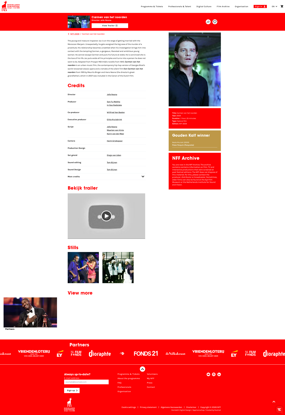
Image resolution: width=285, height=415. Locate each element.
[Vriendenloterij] (179, 353)
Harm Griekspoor (115, 141)
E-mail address (71, 378)
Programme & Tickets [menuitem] (152, 6)
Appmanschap (198, 410)
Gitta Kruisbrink (114, 119)
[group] (30, 314)
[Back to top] (142, 369)
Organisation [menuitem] (241, 6)
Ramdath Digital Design (181, 410)
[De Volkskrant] (146, 353)
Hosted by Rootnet (213, 410)
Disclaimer (191, 407)
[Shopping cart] (282, 6)
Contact (151, 387)
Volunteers (152, 374)
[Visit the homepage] (11, 6)
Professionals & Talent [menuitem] (179, 6)
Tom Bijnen (112, 162)
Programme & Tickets (129, 374)
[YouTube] (208, 383)
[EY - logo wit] (30, 353)
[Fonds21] (116, 353)
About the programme (129, 378)
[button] (106, 216)
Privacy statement (148, 407)
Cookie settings (129, 407)
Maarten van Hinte (115, 130)
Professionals (124, 387)
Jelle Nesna (112, 94)
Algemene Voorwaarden (171, 407)
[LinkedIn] (219, 383)
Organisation (124, 391)
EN (273, 6)
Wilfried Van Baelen (116, 112)
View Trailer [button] (108, 25)
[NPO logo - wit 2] (92, 353)
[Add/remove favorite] (214, 21)
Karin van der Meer (115, 134)
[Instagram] (214, 383)
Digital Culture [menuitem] (204, 6)
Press (149, 383)
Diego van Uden (114, 155)
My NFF (150, 378)
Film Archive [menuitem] (223, 6)
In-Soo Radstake (114, 105)
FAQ (119, 383)
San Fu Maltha (113, 101)
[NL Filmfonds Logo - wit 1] (46, 353)
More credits (74, 176)
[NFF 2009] (68, 34)
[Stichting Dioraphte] (70, 353)
